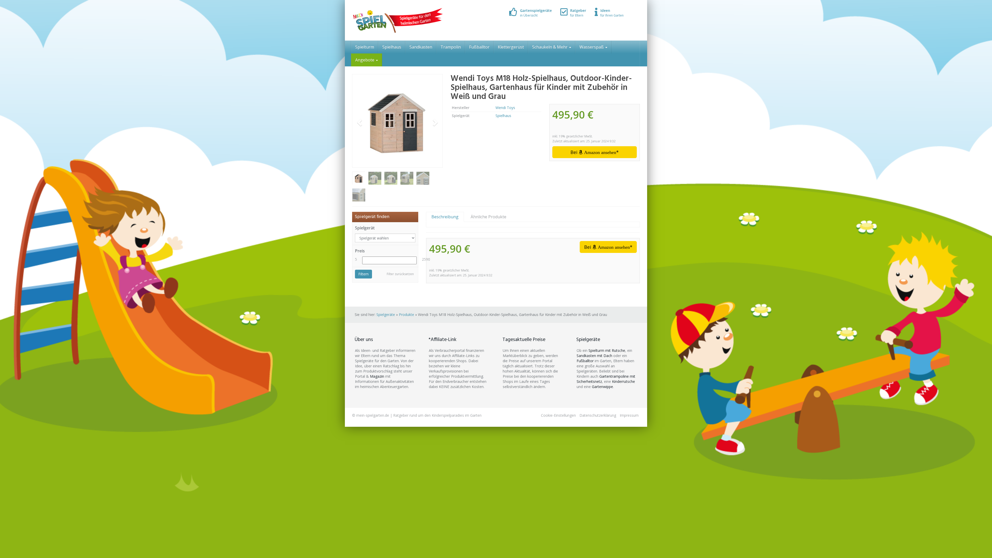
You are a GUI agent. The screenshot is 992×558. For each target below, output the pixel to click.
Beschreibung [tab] (445, 217)
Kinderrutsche (623, 381)
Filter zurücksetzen (400, 274)
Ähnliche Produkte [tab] (488, 217)
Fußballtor (479, 47)
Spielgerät (365, 228)
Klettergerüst (511, 47)
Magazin (377, 376)
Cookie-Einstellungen (558, 415)
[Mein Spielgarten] (397, 20)
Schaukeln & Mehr (550, 47)
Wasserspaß (592, 47)
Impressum (629, 415)
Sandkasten (420, 47)
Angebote (365, 60)
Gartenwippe (602, 386)
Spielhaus (391, 47)
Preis (360, 251)
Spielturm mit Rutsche (606, 350)
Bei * (594, 152)
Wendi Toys (505, 107)
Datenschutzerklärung (597, 415)
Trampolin (450, 47)
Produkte (406, 314)
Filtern (363, 274)
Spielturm (364, 47)
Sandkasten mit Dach (594, 355)
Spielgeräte (385, 314)
